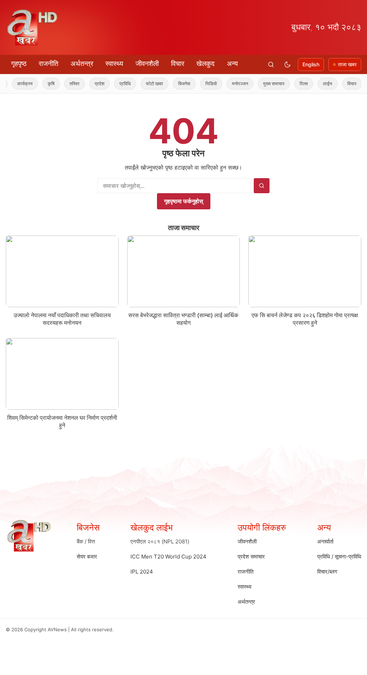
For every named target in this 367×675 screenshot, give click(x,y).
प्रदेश (91, 83)
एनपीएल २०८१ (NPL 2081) (159, 541)
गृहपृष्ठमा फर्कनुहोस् (183, 201)
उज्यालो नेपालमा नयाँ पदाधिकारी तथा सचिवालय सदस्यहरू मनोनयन (62, 319)
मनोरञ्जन (232, 83)
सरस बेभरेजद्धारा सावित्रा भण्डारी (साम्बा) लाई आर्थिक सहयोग (183, 319)
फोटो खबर (146, 83)
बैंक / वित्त (86, 541)
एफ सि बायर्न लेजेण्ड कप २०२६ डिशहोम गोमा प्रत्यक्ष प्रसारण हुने (305, 319)
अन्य (232, 64)
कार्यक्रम (17, 83)
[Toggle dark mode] (287, 64)
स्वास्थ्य (114, 64)
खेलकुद (205, 64)
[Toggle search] (271, 64)
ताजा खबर (347, 64)
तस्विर (67, 83)
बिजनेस (176, 83)
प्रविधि (117, 83)
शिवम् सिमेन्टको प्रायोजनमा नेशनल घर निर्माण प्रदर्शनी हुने (62, 421)
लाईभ (319, 83)
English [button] (310, 64)
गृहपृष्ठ (19, 64)
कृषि (43, 83)
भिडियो (203, 83)
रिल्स (296, 83)
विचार (177, 64)
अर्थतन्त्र (82, 64)
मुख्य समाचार (266, 83)
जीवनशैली (147, 64)
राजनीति (48, 64)
